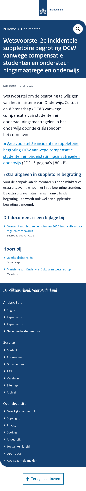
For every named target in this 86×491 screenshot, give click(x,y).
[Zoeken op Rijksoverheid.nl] (78, 29)
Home (11, 29)
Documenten (30, 29)
